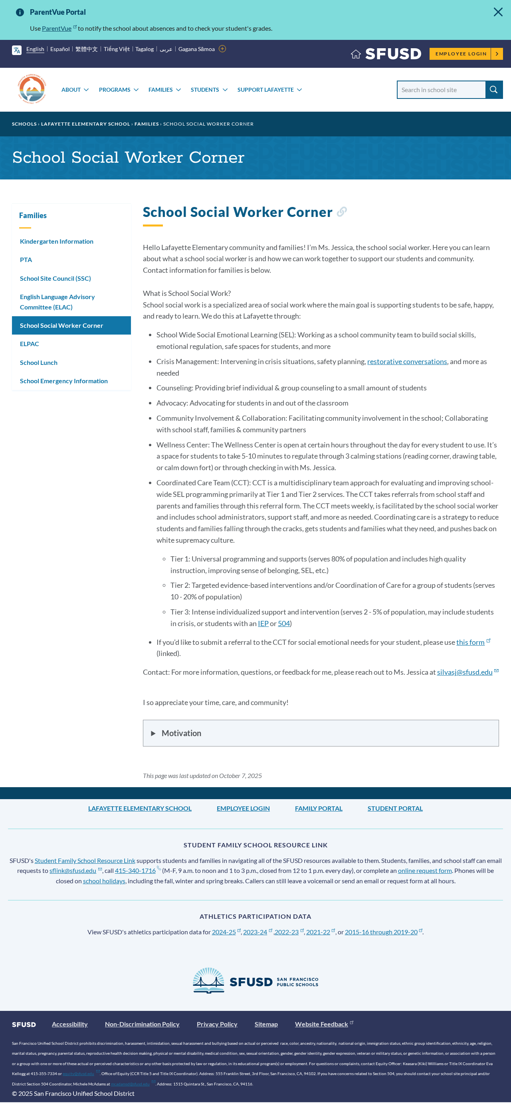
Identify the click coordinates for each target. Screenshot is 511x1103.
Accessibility (70, 1024)
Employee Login (461, 54)
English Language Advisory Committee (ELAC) (57, 302)
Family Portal (319, 808)
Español (60, 48)
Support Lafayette (266, 89)
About (71, 89)
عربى (166, 48)
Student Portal (395, 808)
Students (205, 89)
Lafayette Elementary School (85, 124)
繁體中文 (86, 48)
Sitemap (266, 1024)
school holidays (104, 880)
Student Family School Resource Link (85, 860)
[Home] (386, 55)
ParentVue (56, 28)
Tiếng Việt (117, 48)
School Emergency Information (64, 380)
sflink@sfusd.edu (73, 870)
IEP (263, 623)
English (35, 48)
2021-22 (318, 932)
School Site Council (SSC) (55, 278)
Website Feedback (321, 1024)
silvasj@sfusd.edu (465, 672)
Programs (115, 89)
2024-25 (224, 932)
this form (470, 642)
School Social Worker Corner (61, 325)
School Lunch (38, 362)
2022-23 (287, 932)
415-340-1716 (135, 870)
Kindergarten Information (56, 241)
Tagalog (144, 48)
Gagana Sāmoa (196, 48)
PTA (26, 259)
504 (284, 623)
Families (161, 89)
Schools (24, 124)
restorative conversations (407, 361)
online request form (425, 870)
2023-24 (255, 932)
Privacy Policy (217, 1024)
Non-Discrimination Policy (142, 1024)
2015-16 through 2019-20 (381, 932)
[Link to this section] (341, 213)
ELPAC (29, 343)
